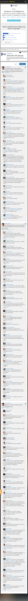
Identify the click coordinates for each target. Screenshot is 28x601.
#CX (9, 539)
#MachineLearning (18, 110)
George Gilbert (9, 75)
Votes (3, 72)
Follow (14, 9)
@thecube (23, 17)
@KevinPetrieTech (9, 570)
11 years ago (11, 72)
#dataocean (16, 303)
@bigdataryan (8, 324)
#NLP (4, 560)
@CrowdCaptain (9, 285)
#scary (21, 571)
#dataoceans (6, 306)
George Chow (8, 427)
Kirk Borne (8, 96)
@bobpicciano (15, 82)
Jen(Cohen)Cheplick (10, 154)
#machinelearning (12, 560)
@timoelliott (8, 530)
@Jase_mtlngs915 (9, 493)
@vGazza (8, 123)
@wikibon (19, 17)
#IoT (20, 117)
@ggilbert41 (13, 17)
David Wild (8, 388)
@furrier (8, 17)
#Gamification (17, 209)
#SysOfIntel (20, 165)
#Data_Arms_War (17, 106)
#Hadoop (10, 237)
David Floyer (8, 342)
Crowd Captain (9, 185)
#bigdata (4, 17)
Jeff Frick (7, 395)
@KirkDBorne (8, 349)
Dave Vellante (8, 103)
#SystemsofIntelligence (17, 89)
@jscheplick (8, 186)
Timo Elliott (8, 517)
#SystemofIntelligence (7, 548)
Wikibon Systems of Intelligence (13, 20)
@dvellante (8, 202)
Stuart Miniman (9, 323)
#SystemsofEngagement (11, 88)
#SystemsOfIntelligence (14, 118)
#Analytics (5, 211)
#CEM (19, 113)
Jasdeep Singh (9, 310)
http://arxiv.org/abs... (7, 588)
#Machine (8, 391)
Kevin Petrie (8, 558)
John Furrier (8, 66)
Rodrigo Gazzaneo (9, 116)
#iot (11, 127)
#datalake (8, 233)
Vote (5, 72)
